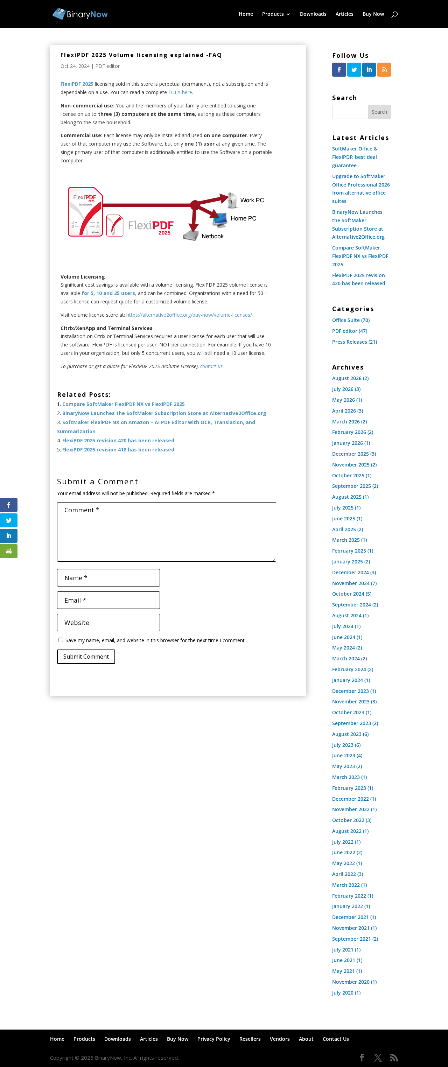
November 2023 (351, 701)
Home (246, 14)
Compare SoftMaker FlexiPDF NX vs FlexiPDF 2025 (123, 404)
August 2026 (347, 378)
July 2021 (343, 949)
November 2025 (351, 464)
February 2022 (349, 895)
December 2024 (350, 572)
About (306, 1039)
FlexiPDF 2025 (77, 83)
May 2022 (343, 863)
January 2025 (347, 561)
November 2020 (351, 981)
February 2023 (349, 788)
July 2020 (343, 992)
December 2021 (350, 917)
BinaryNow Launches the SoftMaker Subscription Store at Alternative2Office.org (164, 413)
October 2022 (348, 820)
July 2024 (343, 626)
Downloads (313, 14)
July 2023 (343, 745)
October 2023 (348, 712)
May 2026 (343, 399)
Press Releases (349, 341)
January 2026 (347, 443)
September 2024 (351, 604)
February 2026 (349, 432)
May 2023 (343, 766)
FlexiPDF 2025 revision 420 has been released (118, 440)
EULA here (180, 92)
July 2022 (343, 841)
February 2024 (349, 669)
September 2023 (351, 723)
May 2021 (343, 971)
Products (273, 14)
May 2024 (343, 647)
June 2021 (343, 960)
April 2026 (344, 410)
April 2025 (344, 529)
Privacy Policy (213, 1039)
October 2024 (348, 593)
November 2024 (351, 583)
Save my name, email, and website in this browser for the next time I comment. (155, 640)
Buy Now (373, 14)
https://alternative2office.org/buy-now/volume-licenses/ (189, 314)
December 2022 (350, 798)
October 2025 (348, 475)
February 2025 (349, 550)
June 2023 (343, 755)
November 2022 (351, 809)
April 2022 (344, 874)
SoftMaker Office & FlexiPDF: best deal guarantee (354, 157)
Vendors (280, 1039)
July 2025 (343, 507)
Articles (345, 14)
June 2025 (343, 518)
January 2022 (347, 906)
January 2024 (347, 680)
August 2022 (347, 831)
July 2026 (343, 389)
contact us (211, 366)
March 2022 (346, 885)
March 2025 (346, 539)
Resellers (250, 1039)
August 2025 (347, 496)
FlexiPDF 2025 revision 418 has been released (118, 449)
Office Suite (346, 320)
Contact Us (336, 1039)
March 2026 (346, 421)
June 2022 (343, 852)
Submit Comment (86, 656)
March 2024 (346, 658)
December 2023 (350, 691)
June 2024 (343, 637)
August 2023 (347, 734)
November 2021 (351, 928)
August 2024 (347, 615)
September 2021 (351, 938)
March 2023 (346, 777)
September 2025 (351, 486)
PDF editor (107, 66)
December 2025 (350, 453)
